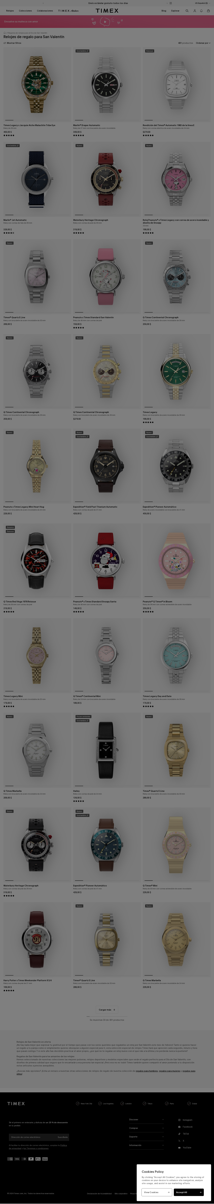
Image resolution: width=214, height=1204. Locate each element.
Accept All (181, 1192)
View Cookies (151, 1192)
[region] (174, 1182)
